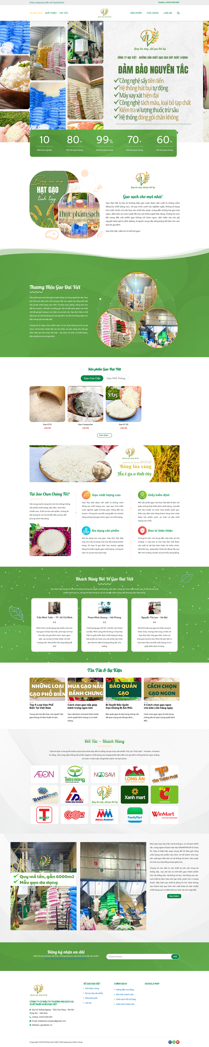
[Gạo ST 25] (123, 404)
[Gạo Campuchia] (85, 404)
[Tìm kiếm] (178, 13)
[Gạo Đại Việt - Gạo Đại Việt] (104, 13)
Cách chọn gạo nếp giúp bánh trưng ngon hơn (82, 706)
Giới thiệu (51, 13)
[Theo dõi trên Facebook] (170, 1042)
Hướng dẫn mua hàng (125, 989)
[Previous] (7, 81)
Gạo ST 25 (123, 424)
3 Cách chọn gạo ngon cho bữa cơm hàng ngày (158, 706)
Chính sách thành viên (125, 1004)
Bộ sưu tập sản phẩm (94, 993)
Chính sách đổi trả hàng (126, 999)
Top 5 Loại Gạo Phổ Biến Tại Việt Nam (41, 706)
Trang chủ (36, 13)
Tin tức (63, 13)
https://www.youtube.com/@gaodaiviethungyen (66, 958)
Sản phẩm (136, 13)
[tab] (92, 378)
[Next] (202, 81)
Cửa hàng (152, 13)
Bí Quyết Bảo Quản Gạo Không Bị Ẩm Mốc (119, 706)
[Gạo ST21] (47, 404)
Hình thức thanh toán (125, 994)
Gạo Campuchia (85, 424)
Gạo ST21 (47, 424)
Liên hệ (168, 13)
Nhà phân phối (91, 998)
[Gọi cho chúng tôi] (174, 1042)
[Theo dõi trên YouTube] (177, 1042)
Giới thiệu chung (92, 988)
